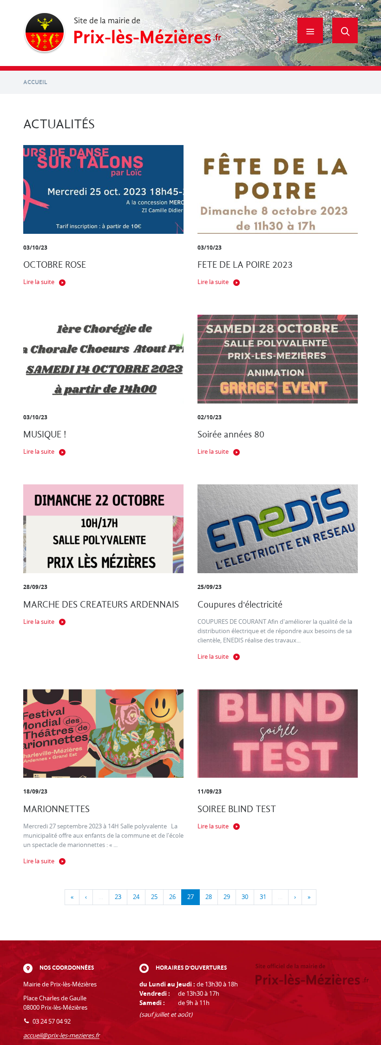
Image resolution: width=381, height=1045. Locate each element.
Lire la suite (38, 281)
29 (226, 896)
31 (263, 896)
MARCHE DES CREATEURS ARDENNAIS (101, 604)
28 (208, 896)
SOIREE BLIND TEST (236, 809)
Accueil (35, 82)
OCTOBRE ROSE (54, 264)
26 (172, 896)
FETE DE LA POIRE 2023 (245, 264)
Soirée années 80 (230, 434)
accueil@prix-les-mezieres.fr (61, 1035)
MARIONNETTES (56, 809)
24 (136, 896)
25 (154, 896)
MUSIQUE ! (44, 434)
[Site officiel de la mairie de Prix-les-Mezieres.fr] (122, 33)
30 (245, 896)
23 (118, 896)
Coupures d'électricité (239, 604)
